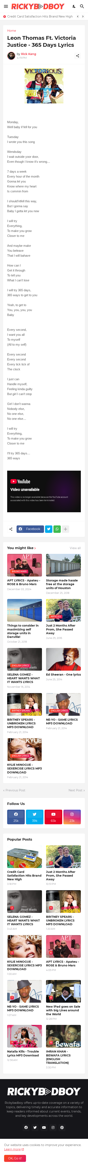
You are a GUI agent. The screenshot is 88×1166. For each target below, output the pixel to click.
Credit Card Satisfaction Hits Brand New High (40, 16)
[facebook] (26, 1127)
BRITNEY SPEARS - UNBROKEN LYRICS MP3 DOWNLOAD (21, 723)
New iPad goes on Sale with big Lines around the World (63, 1010)
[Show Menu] (5, 6)
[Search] (82, 6)
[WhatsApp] (57, 529)
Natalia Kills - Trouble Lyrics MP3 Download (23, 1053)
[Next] (83, 16)
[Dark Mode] (74, 6)
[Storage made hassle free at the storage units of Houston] (63, 565)
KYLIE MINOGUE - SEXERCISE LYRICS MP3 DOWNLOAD (24, 768)
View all (75, 548)
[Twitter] (48, 529)
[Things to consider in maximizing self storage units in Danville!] (24, 610)
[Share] (77, 56)
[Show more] (65, 529)
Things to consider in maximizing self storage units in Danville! (23, 631)
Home (11, 30)
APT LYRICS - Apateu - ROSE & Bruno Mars (23, 582)
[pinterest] (62, 1127)
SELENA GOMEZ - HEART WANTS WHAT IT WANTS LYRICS (23, 678)
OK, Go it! (15, 1158)
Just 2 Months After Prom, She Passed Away (60, 629)
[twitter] (35, 1127)
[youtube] (44, 1127)
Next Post (75, 790)
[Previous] (78, 16)
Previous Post (15, 790)
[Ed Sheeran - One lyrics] (63, 659)
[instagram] (53, 1127)
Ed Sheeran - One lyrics (63, 674)
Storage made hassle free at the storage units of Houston (62, 584)
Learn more (12, 1149)
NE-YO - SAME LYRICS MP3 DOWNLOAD (62, 721)
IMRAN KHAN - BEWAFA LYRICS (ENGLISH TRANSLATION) (58, 1057)
